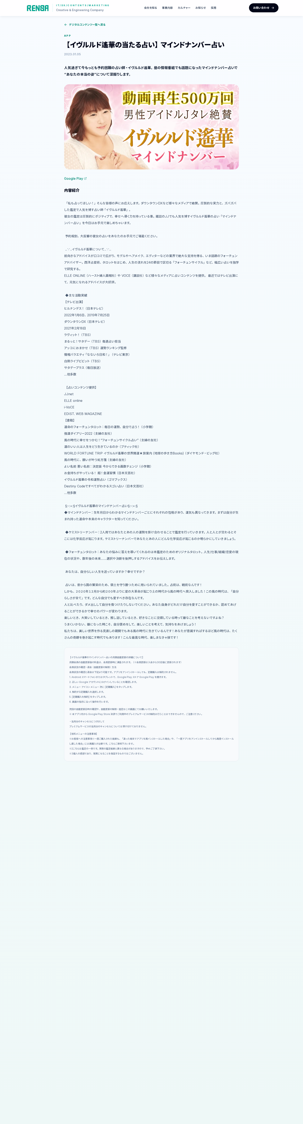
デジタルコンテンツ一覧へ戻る (87, 24)
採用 (213, 7)
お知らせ (200, 7)
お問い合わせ (261, 7)
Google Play (73, 178)
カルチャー (184, 7)
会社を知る (150, 7)
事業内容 (167, 7)
